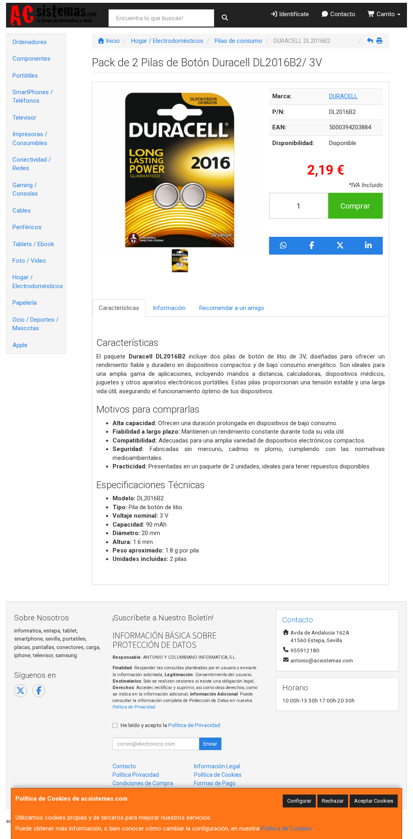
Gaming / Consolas (25, 189)
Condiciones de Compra (143, 783)
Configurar (299, 801)
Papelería (25, 302)
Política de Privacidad (134, 707)
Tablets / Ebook (33, 244)
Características (119, 308)
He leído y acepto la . (171, 725)
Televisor (24, 117)
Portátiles (25, 75)
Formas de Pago (215, 783)
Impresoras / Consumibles (30, 138)
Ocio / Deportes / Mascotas (35, 324)
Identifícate (293, 14)
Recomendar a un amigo (231, 308)
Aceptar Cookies (373, 801)
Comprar (355, 206)
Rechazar (333, 801)
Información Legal (217, 766)
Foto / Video (29, 260)
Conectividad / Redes (32, 164)
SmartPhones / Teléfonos (33, 96)
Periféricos (27, 227)
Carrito (385, 14)
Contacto (342, 14)
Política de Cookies (286, 828)
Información (169, 308)
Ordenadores (30, 42)
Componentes (31, 58)
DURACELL (343, 96)
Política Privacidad (136, 775)
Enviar (210, 744)
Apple (20, 345)
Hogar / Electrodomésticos (38, 281)
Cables (22, 210)
